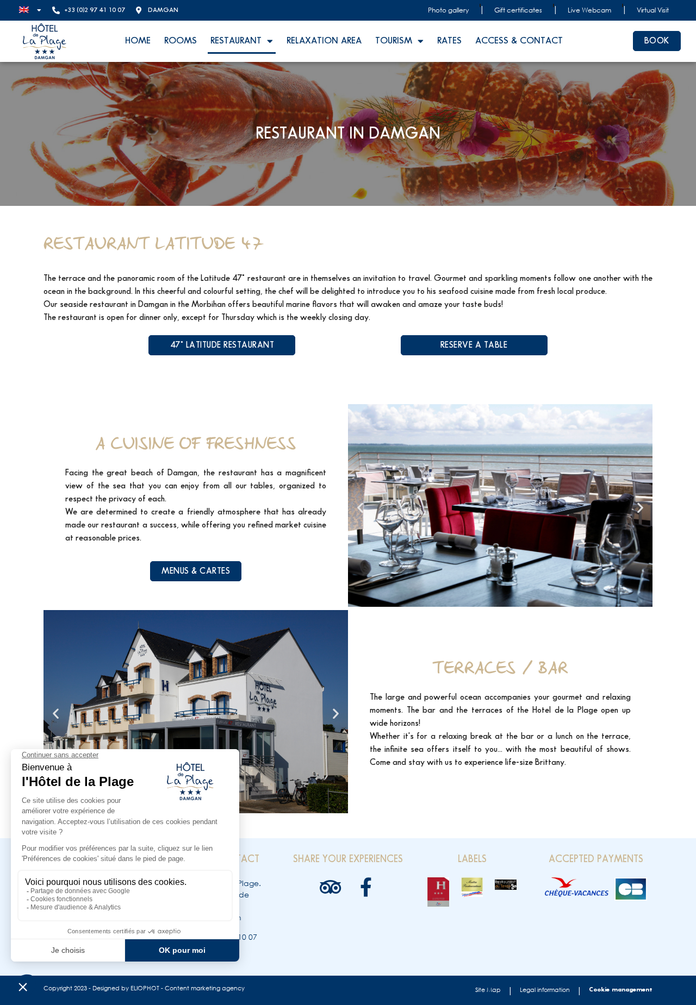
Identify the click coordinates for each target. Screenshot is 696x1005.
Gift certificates (518, 10)
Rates (449, 40)
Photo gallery (448, 10)
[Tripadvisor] (330, 886)
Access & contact (519, 40)
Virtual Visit (653, 10)
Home (138, 40)
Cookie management (620, 990)
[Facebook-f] (365, 886)
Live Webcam (589, 10)
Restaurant (236, 40)
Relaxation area (324, 40)
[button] (360, 507)
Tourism (393, 40)
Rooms (180, 40)
